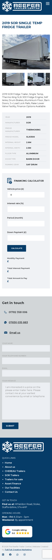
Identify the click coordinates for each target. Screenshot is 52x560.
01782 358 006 (18, 312)
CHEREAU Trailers (15, 471)
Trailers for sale (14, 479)
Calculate (16, 248)
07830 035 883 (18, 322)
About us (10, 467)
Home (8, 462)
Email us (14, 332)
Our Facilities (12, 487)
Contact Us (11, 492)
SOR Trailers (12, 475)
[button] (17, 531)
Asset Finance (13, 483)
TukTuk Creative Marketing (18, 549)
